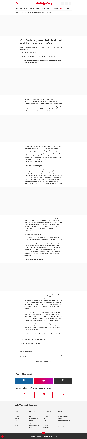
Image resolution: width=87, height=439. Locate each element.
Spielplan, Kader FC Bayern (34, 423)
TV (51, 8)
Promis (38, 8)
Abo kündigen (60, 418)
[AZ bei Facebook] (58, 426)
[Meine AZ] (70, 3)
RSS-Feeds (31, 416)
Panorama (45, 8)
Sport (31, 8)
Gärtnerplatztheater (29, 339)
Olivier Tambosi (36, 146)
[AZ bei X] (69, 426)
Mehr (67, 8)
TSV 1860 (17, 418)
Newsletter (31, 413)
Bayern (26, 8)
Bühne (25, 12)
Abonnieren (46, 414)
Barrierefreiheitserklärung (63, 416)
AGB (58, 413)
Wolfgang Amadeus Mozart (41, 339)
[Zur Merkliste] (66, 3)
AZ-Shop (45, 423)
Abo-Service (46, 416)
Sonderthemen (46, 427)
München (18, 8)
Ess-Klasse (31, 420)
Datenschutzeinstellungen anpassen (64, 420)
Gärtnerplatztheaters (30, 220)
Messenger (31, 414)
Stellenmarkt (31, 427)
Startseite (17, 12)
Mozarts (53, 60)
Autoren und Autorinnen (48, 411)
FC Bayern (17, 416)
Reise (16, 427)
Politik (56, 8)
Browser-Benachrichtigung (34, 418)
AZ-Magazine (46, 425)
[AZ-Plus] (17, 3)
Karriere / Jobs (46, 413)
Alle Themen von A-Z (33, 411)
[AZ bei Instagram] (63, 426)
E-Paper (45, 418)
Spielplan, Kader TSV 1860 (34, 425)
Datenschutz (60, 414)
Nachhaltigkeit (18, 429)
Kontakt (45, 420)
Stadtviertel (17, 413)
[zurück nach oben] (44, 433)
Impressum (60, 411)
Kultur (61, 8)
